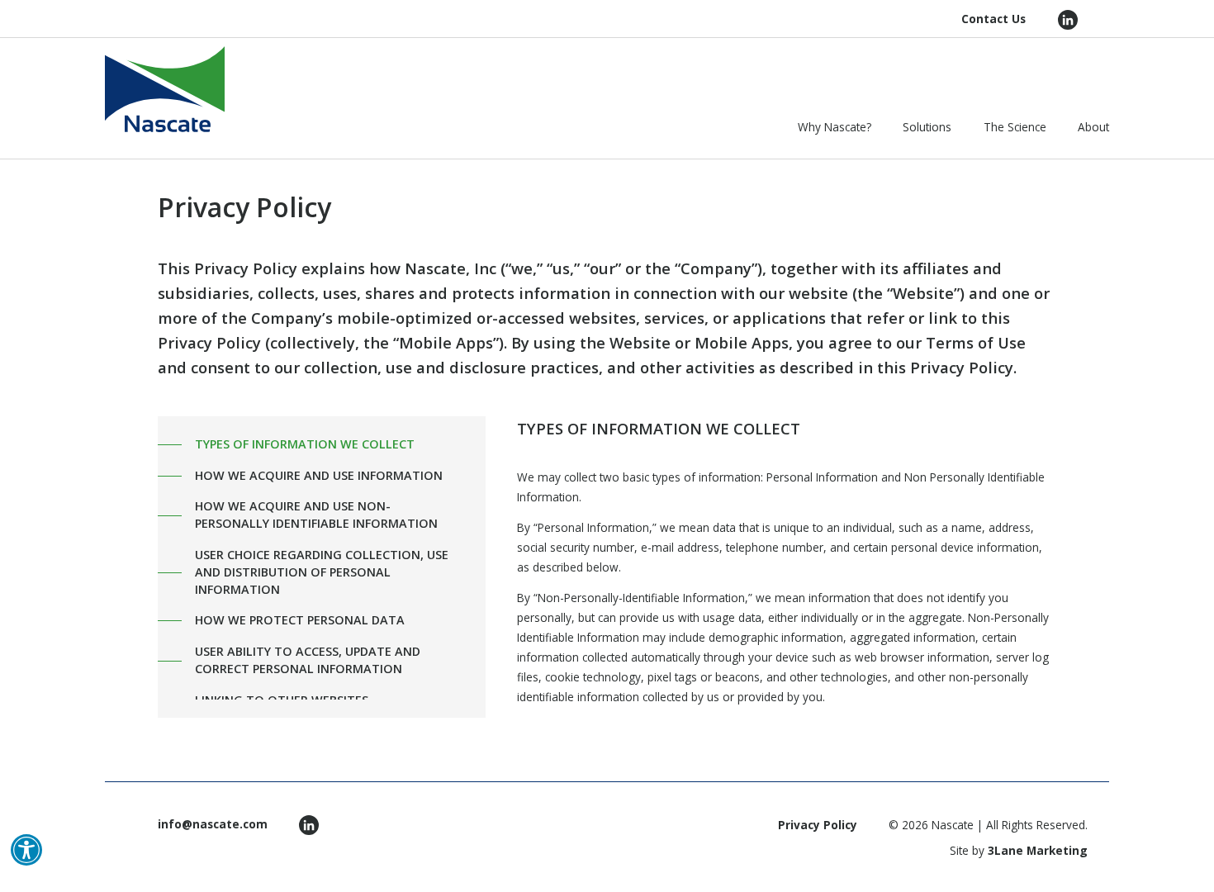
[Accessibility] (26, 850)
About (1093, 127)
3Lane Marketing (1038, 850)
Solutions (927, 127)
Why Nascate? (834, 127)
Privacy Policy (817, 825)
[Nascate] (165, 89)
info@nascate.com (213, 824)
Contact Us (993, 19)
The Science (1015, 127)
